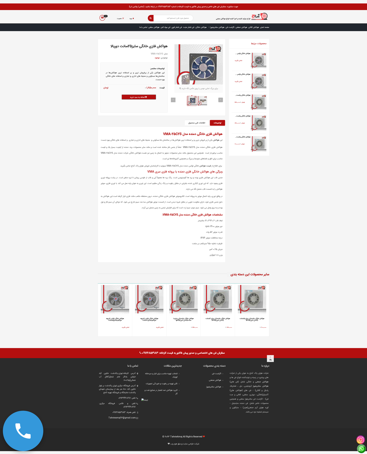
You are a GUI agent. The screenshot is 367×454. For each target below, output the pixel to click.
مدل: (166, 54)
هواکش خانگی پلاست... (242, 95)
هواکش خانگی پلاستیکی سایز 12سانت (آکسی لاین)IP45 (218, 319)
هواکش (216, 140)
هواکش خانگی (201, 27)
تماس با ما (143, 27)
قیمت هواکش (205, 166)
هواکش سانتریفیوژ (217, 27)
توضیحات (217, 123)
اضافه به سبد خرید (137, 97)
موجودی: (164, 58)
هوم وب (174, 444)
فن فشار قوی (176, 27)
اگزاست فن (230, 27)
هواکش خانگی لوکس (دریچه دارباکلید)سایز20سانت (149, 319)
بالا (270, 360)
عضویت (119, 18)
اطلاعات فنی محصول (196, 123)
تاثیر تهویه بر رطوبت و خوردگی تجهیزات (161, 383)
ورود (130, 18)
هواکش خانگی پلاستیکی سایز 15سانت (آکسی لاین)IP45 (252, 319)
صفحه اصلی (264, 27)
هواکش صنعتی (241, 27)
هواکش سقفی (153, 27)
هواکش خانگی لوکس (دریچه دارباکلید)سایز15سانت (115, 319)
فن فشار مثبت (188, 27)
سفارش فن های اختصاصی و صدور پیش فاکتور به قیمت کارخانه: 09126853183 (183, 353)
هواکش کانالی (253, 27)
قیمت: (162, 88)
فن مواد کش (165, 27)
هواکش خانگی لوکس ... (242, 53)
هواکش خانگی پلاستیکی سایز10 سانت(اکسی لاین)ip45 (183, 319)
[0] (102, 18)
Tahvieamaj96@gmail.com (122, 418)
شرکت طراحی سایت (191, 444)
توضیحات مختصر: (157, 68)
